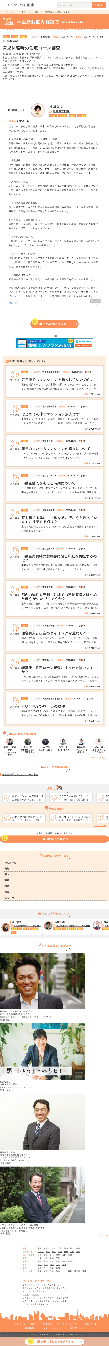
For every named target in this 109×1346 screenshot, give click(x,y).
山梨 (64, 1255)
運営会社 (34, 1324)
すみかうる (28, 1301)
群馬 (78, 1248)
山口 (64, 1265)
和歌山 (71, 1261)
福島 (78, 1252)
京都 (46, 1261)
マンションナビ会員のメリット (37, 1291)
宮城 (60, 1252)
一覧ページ (24, 12)
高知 (58, 1268)
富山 (46, 1255)
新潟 (40, 1255)
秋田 (66, 1252)
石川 (52, 1255)
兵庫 (58, 1261)
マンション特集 (59, 1301)
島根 (46, 1265)
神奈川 (47, 1248)
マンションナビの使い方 (48, 1285)
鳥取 (40, 1265)
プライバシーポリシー (67, 1324)
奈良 (64, 1261)
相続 (7, 886)
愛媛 (52, 1268)
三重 (58, 1258)
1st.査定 (35, 1294)
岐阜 (40, 1258)
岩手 (54, 1252)
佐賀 (46, 1271)
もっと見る (100, 757)
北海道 (41, 1252)
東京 (40, 1248)
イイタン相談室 (43, 1301)
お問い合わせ (90, 1324)
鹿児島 (77, 1271)
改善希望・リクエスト (36, 1328)
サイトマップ (59, 1328)
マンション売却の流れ (44, 1298)
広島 (58, 1265)
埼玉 (54, 1248)
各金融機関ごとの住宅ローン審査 (20, 774)
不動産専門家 (61, 111)
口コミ (26, 1294)
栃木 (72, 1248)
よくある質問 (62, 1298)
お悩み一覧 (11, 862)
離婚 (7, 880)
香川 (46, 1268)
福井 (58, 1255)
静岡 (46, 1258)
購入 (37, 12)
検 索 (100, 5)
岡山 (52, 1265)
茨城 (66, 1248)
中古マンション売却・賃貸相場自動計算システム (44, 1288)
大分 (64, 1271)
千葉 (60, 1248)
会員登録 (27, 1298)
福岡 (40, 1271)
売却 (7, 868)
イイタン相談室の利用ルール (36, 1304)
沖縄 (84, 1271)
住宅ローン (11, 897)
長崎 (52, 1271)
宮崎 (70, 1271)
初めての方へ (29, 1285)
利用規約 (47, 1324)
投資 (7, 891)
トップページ (7, 12)
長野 (70, 1255)
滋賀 (40, 1261)
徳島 (40, 1268)
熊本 (58, 1271)
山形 (72, 1252)
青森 (48, 1252)
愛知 (52, 1258)
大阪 (52, 1261)
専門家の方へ (77, 1328)
